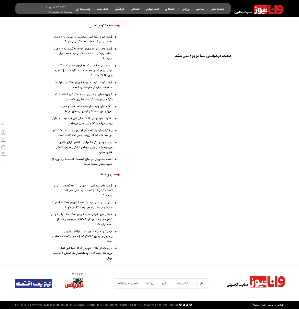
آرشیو (165, 283)
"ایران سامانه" (259, 305)
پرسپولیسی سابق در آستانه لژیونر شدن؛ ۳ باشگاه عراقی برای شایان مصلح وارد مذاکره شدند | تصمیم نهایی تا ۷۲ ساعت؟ (83, 70)
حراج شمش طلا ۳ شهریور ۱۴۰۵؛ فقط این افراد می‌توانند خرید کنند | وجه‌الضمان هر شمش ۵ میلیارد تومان (82, 253)
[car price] (3, 149)
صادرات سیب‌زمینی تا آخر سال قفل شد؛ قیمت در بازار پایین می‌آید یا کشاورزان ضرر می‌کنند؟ (82, 121)
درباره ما (200, 283)
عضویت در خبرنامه (128, 283)
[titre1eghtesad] (33, 283)
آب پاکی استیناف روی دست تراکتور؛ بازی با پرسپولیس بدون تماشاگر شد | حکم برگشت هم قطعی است (82, 236)
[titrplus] (74, 283)
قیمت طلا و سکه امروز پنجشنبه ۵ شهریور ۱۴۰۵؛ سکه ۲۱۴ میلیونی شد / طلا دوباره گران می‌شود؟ (82, 39)
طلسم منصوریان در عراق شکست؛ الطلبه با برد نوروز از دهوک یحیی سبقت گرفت (82, 162)
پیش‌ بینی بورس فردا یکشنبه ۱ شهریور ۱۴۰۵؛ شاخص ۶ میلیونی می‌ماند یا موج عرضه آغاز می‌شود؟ (81, 205)
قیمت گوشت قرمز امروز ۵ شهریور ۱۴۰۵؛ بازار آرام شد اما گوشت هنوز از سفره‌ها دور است (82, 85)
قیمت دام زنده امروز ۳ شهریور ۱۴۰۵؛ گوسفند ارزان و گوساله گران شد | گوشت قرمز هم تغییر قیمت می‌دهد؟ (82, 190)
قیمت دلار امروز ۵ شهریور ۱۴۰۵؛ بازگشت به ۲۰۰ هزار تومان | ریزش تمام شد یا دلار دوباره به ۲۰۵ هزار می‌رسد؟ (83, 53)
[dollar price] (3, 134)
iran (17, 305)
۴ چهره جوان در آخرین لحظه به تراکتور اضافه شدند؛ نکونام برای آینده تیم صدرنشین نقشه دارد (83, 97)
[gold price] (3, 142)
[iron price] (3, 156)
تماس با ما (182, 283)
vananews (42, 305)
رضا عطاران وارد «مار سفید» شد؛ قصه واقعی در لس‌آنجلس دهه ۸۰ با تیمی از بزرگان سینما (85, 109)
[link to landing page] (257, 9)
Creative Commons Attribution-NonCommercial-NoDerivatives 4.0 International (125, 305)
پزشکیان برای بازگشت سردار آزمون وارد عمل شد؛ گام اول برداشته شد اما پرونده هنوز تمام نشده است (82, 133)
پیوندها (150, 283)
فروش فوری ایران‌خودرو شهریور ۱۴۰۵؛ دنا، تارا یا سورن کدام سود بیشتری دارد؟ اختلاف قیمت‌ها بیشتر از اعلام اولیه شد (81, 219)
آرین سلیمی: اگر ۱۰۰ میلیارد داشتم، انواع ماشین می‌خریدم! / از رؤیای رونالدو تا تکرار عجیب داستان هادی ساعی (84, 147)
